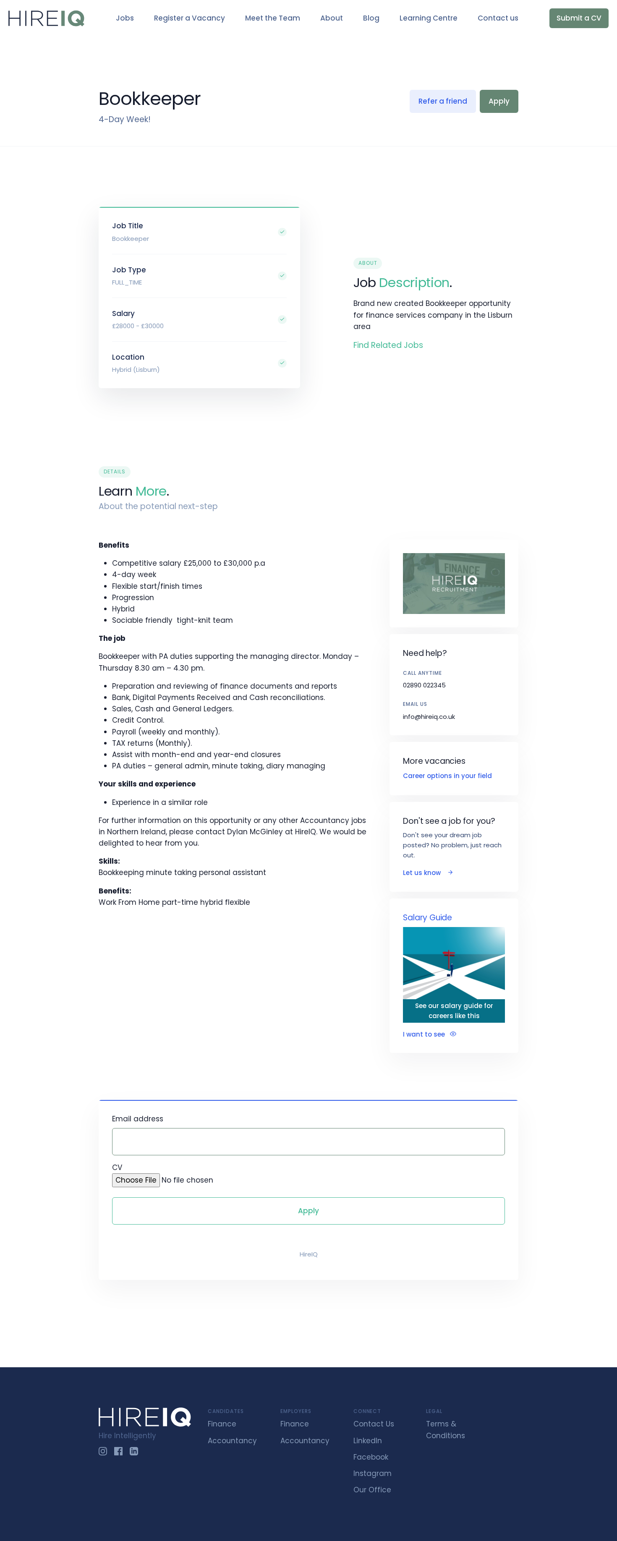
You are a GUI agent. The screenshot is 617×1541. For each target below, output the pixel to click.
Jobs (125, 18)
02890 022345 (424, 685)
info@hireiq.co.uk (429, 716)
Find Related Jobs (388, 345)
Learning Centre (429, 18)
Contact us (498, 18)
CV (117, 1167)
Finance (222, 1424)
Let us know (422, 872)
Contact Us (373, 1424)
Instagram (372, 1473)
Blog (371, 18)
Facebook (370, 1457)
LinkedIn (367, 1441)
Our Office (372, 1490)
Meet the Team (272, 18)
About (331, 18)
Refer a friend (442, 101)
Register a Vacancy (189, 18)
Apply (499, 101)
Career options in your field (447, 775)
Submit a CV (579, 18)
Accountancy (232, 1441)
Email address (137, 1119)
